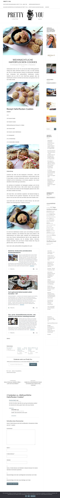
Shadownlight (12, 400)
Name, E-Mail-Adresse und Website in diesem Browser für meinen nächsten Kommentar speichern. (22, 468)
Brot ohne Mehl (9, 347)
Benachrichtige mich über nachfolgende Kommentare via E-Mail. (22, 474)
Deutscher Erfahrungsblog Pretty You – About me (15, 4)
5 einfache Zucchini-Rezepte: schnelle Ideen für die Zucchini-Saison (51, 173)
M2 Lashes (50, 233)
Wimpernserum (49, 244)
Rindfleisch (53, 239)
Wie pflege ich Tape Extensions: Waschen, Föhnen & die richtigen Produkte (51, 164)
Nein (29, 496)
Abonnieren (33, 364)
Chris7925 (24, 64)
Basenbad (48, 212)
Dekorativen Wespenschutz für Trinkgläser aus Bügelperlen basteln (51, 182)
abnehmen (49, 211)
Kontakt (47, 7)
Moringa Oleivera (49, 236)
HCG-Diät (51, 223)
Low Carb (52, 232)
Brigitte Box (52, 214)
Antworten (11, 408)
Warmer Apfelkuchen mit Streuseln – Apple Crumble (33, 349)
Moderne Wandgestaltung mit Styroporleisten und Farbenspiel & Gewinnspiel (51, 295)
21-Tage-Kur (48, 207)
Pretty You (7, 1)
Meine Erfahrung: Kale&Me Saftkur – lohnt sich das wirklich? (12, 382)
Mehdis (51, 235)
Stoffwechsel (51, 241)
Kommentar (10, 428)
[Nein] (58, 494)
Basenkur (48, 214)
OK (26, 496)
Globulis (48, 220)
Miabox (54, 235)
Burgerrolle (52, 215)
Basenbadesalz (52, 212)
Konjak (52, 227)
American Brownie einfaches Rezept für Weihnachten (22, 349)
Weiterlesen (33, 496)
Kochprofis (50, 226)
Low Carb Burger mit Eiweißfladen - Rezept (51, 308)
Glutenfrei (48, 221)
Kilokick (48, 226)
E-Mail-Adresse (11, 453)
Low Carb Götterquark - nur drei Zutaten (50, 252)
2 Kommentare (32, 64)
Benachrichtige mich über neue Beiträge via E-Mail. (19, 480)
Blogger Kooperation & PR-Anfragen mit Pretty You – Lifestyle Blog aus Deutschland (23, 7)
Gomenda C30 (52, 221)
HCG (48, 223)
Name (8, 447)
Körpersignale (53, 230)
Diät (51, 218)
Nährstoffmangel (49, 239)
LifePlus (49, 232)
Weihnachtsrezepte (11, 372)
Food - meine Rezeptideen (14, 371)
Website (8, 460)
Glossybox (51, 220)
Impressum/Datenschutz (34, 4)
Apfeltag (53, 211)
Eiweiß (53, 218)
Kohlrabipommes (49, 227)
